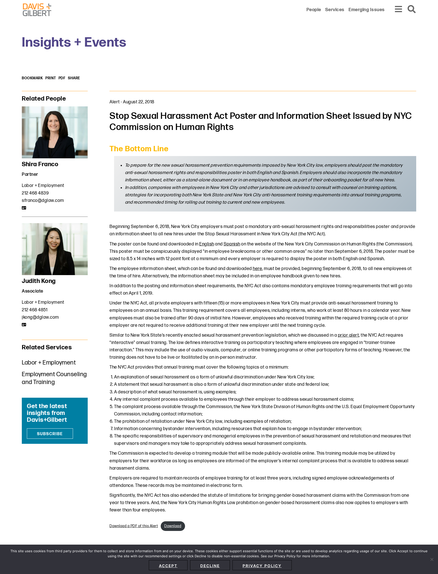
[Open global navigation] (399, 9)
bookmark (32, 78)
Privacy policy (262, 565)
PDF (62, 78)
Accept (168, 565)
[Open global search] (412, 9)
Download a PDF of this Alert (134, 526)
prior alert (348, 335)
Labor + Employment (43, 185)
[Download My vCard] (24, 208)
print (50, 78)
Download (172, 526)
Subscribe (50, 434)
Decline (210, 565)
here (257, 268)
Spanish (232, 244)
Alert (115, 102)
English (206, 244)
